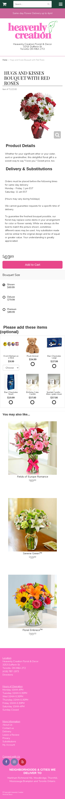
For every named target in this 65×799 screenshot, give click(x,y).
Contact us (8, 728)
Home (4, 60)
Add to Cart (32, 264)
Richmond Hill (25, 777)
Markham (12, 777)
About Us (7, 724)
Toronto (42, 781)
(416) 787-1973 (33, 52)
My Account (8, 744)
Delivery (6, 731)
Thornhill (52, 777)
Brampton (28, 781)
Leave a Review (10, 734)
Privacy (6, 738)
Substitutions (9, 741)
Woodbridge (40, 777)
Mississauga (16, 781)
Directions (7, 674)
